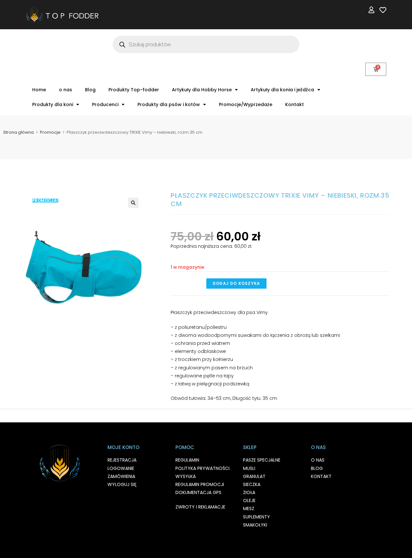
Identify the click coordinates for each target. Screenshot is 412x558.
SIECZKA (251, 484)
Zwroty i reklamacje (200, 507)
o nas (65, 89)
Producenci (105, 104)
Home (39, 89)
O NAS (317, 460)
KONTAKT (321, 476)
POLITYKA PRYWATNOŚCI (202, 468)
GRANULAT (254, 476)
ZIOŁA (249, 492)
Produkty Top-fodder (133, 89)
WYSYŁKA (185, 476)
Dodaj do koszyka (236, 283)
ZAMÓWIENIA (121, 476)
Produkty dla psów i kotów (168, 104)
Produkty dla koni (52, 104)
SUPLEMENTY (256, 517)
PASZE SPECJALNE (261, 460)
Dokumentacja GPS (198, 492)
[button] (133, 203)
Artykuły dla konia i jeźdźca (282, 89)
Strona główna (18, 132)
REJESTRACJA (122, 460)
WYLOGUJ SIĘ (122, 484)
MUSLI (249, 468)
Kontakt (294, 104)
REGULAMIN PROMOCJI (199, 484)
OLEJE (249, 500)
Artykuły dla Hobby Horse (202, 89)
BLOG (317, 468)
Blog (90, 89)
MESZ (248, 508)
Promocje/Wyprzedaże (245, 104)
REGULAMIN (187, 460)
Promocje (50, 132)
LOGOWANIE (121, 468)
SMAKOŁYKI (255, 525)
